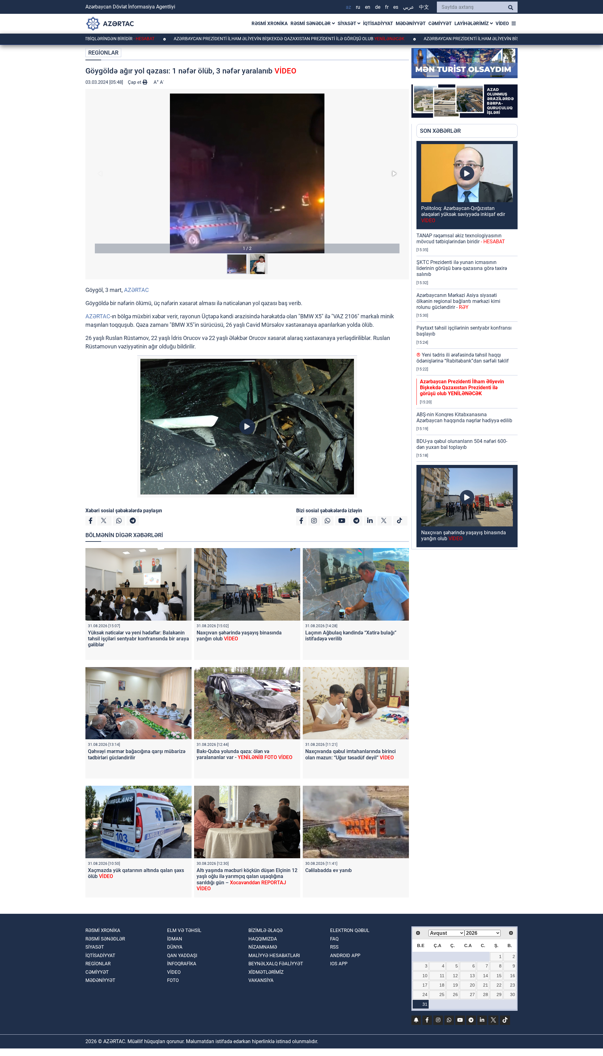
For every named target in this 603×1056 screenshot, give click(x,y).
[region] (467, 345)
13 (472, 975)
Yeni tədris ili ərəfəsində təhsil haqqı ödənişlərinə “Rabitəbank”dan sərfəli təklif (462, 358)
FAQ (334, 939)
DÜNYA (174, 947)
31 (424, 1004)
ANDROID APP (345, 955)
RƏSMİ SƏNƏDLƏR (311, 23)
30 (512, 994)
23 (512, 985)
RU (358, 7)
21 (485, 985)
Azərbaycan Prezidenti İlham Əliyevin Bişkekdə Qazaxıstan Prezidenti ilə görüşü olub (240, 38)
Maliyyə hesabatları (274, 955)
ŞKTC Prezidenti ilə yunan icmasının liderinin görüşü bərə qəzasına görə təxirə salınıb (461, 268)
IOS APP (338, 964)
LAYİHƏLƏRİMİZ (472, 23)
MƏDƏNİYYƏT (411, 23)
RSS (334, 947)
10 (424, 975)
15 (499, 975)
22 (499, 985)
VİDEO (502, 23)
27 (472, 994)
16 (512, 975)
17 (424, 985)
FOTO (173, 980)
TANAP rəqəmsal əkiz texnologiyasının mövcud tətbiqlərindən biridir (460, 239)
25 (441, 994)
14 (485, 975)
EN (367, 7)
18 (441, 985)
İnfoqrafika (181, 964)
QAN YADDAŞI (182, 955)
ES (395, 7)
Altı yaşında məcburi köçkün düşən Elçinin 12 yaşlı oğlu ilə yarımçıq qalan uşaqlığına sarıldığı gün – (247, 879)
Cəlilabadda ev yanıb (328, 870)
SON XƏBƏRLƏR (440, 130)
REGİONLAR (103, 52)
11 (442, 975)
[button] (247, 173)
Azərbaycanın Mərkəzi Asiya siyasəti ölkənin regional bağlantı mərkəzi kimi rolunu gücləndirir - (458, 301)
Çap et (135, 82)
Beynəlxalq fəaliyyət (275, 964)
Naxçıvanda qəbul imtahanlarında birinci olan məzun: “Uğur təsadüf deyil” (350, 754)
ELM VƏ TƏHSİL (184, 930)
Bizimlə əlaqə (265, 930)
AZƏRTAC (136, 290)
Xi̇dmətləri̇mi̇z (266, 972)
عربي (408, 7)
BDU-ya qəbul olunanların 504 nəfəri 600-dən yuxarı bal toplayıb (461, 444)
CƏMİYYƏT (440, 23)
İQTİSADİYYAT (378, 23)
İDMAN (174, 939)
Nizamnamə (262, 947)
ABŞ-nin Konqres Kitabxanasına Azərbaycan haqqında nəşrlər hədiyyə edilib (464, 417)
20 (472, 985)
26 (455, 994)
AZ (348, 7)
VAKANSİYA (261, 980)
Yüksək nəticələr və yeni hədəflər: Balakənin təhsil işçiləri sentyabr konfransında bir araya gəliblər (138, 639)
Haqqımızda (262, 939)
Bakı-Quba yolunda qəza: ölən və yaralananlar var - (244, 754)
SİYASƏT (347, 23)
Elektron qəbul (349, 930)
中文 (424, 7)
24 (424, 994)
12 (455, 975)
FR (386, 7)
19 (455, 985)
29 (499, 994)
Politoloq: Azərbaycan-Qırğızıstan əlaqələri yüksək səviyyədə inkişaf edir (463, 214)
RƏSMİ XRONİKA (270, 23)
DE (377, 7)
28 (485, 994)
